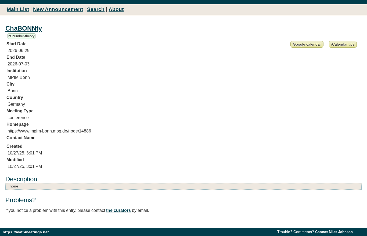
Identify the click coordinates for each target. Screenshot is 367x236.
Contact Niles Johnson (334, 232)
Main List (18, 9)
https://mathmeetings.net (26, 232)
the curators (118, 210)
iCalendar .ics (342, 44)
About (116, 9)
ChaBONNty (23, 28)
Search (96, 9)
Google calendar (307, 44)
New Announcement (58, 9)
